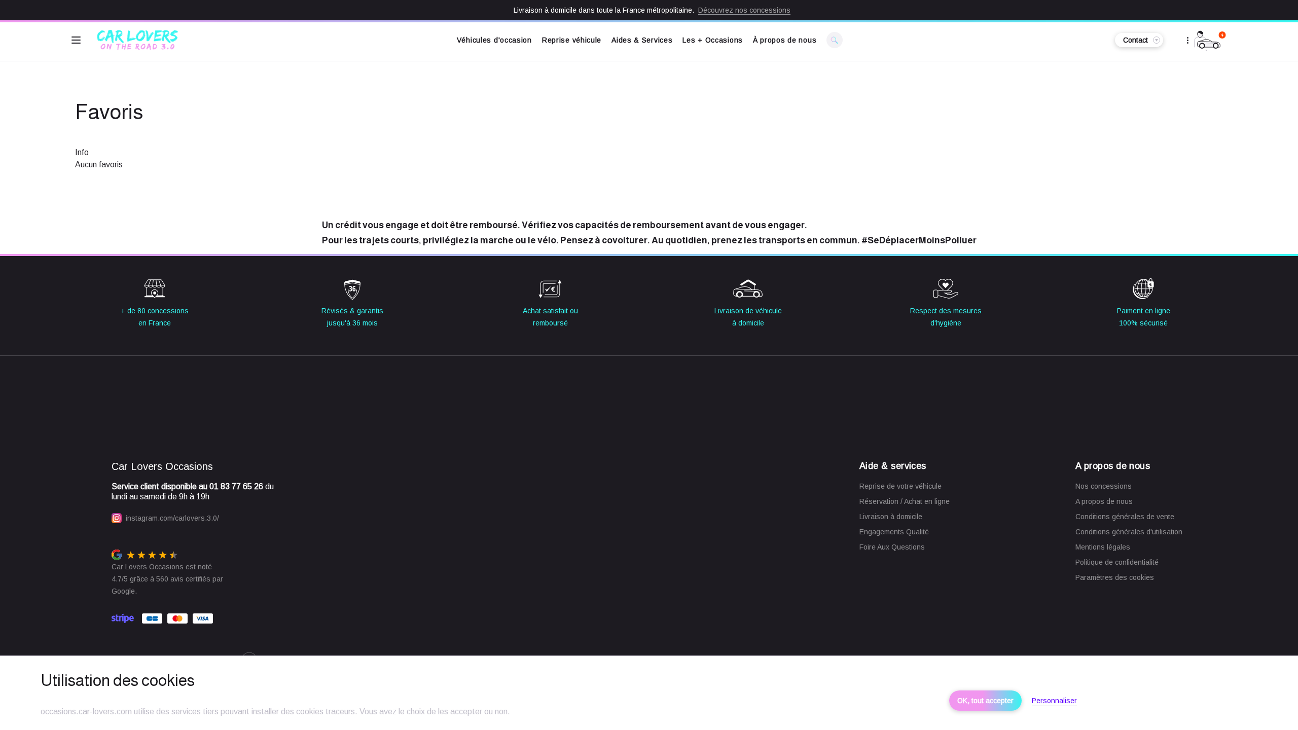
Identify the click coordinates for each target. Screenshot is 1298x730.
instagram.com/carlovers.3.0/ (172, 518)
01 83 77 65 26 (236, 486)
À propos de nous (784, 40)
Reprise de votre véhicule (900, 486)
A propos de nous (1104, 501)
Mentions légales (1102, 547)
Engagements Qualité (894, 532)
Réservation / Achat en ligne (904, 501)
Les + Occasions (712, 40)
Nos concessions (1103, 486)
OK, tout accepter (985, 701)
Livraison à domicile (890, 517)
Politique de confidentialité (1117, 562)
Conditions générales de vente (1124, 517)
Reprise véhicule (571, 40)
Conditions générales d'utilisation (1128, 532)
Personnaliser (1054, 701)
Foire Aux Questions (892, 547)
